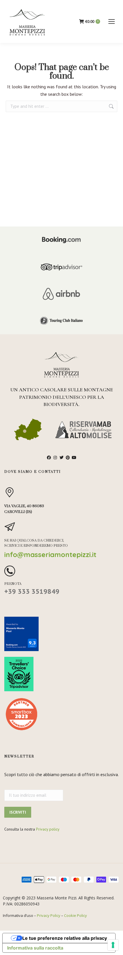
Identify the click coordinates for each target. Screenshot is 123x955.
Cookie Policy (75, 915)
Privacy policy (47, 829)
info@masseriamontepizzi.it (50, 554)
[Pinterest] (68, 458)
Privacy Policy (48, 915)
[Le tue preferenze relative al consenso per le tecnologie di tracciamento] (113, 945)
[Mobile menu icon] (111, 21)
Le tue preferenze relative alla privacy (64, 938)
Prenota (13, 584)
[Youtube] (74, 458)
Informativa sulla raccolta (35, 948)
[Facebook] (49, 458)
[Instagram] (55, 458)
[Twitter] (61, 458)
